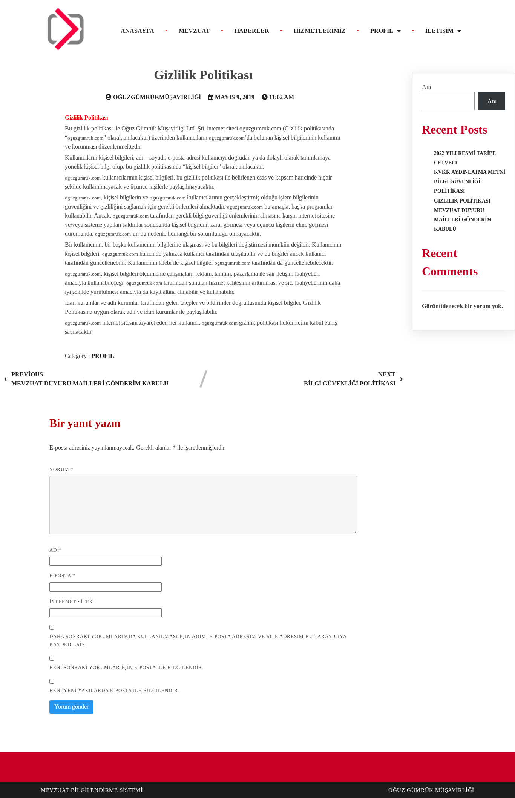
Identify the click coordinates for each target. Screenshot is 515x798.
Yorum (61, 469)
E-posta (62, 576)
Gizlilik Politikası (462, 201)
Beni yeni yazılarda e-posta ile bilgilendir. (114, 690)
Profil (102, 356)
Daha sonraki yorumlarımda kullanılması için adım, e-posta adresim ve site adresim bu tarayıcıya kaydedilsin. (197, 640)
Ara (426, 87)
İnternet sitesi (71, 602)
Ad (55, 550)
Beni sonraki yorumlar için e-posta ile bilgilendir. (126, 667)
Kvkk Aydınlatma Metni (469, 172)
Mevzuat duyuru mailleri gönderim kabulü (463, 219)
